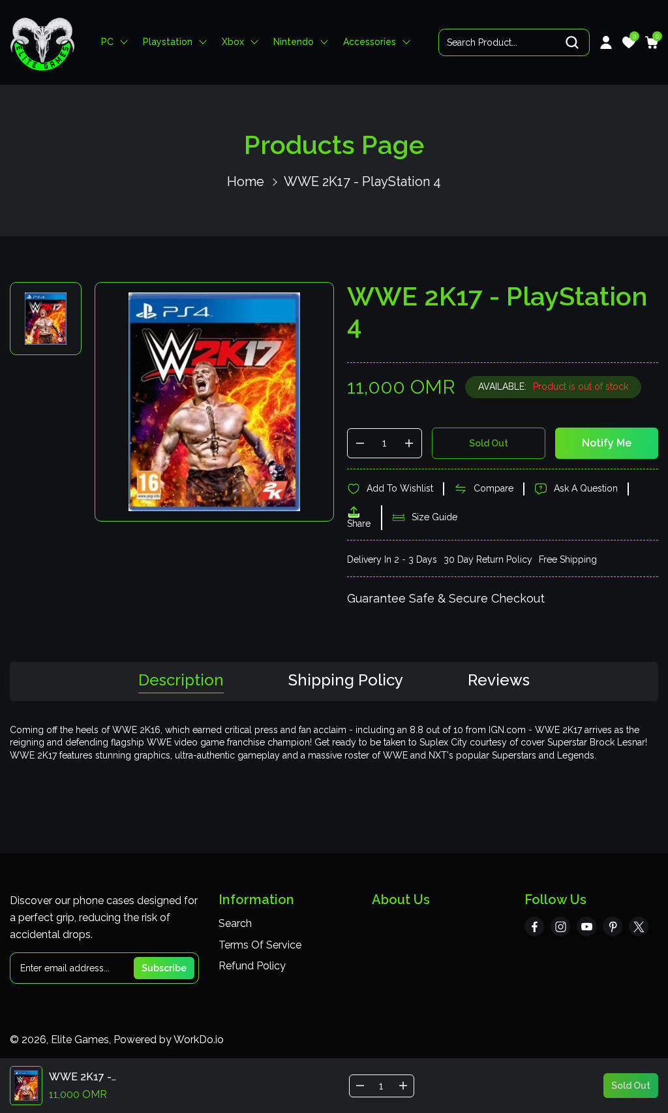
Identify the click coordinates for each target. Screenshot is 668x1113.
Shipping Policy (345, 680)
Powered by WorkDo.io (169, 1039)
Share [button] (359, 523)
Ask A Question (586, 488)
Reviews (499, 680)
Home (245, 181)
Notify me (606, 443)
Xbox (233, 42)
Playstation (167, 42)
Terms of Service (260, 945)
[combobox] (514, 42)
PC (107, 42)
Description (181, 680)
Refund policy (252, 966)
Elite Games (80, 1039)
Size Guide (434, 517)
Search (235, 923)
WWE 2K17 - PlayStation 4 (362, 181)
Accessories (369, 42)
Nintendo (293, 42)
